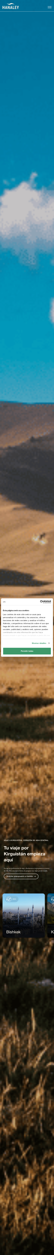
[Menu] (49, 6)
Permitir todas (27, 651)
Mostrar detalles (39, 643)
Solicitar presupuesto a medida (20, 876)
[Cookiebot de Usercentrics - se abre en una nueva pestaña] (40, 601)
